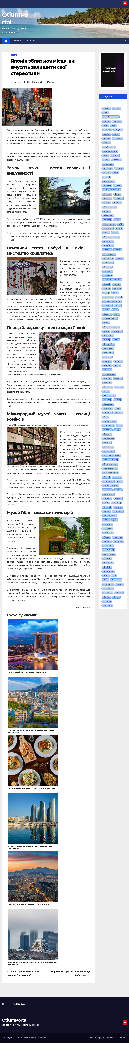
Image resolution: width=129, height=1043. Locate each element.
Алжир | (106, 160)
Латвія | (106, 323)
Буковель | (107, 198)
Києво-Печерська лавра (112, 301)
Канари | (117, 284)
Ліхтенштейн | (109, 344)
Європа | (107, 108)
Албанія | (115, 155)
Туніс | (114, 520)
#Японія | (51, 82)
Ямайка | (119, 593)
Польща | (107, 443)
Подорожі (107, 434)
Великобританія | (110, 207)
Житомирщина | (109, 254)
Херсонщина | (109, 550)
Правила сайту (112, 1038)
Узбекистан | (108, 533)
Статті (31, 41)
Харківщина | (108, 545)
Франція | (107, 541)
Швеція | (119, 584)
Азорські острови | (110, 151)
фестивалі (107, 601)
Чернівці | (107, 567)
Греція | (119, 228)
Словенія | (107, 498)
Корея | (106, 310)
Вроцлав (107, 211)
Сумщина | (117, 503)
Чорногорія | (116, 580)
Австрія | (107, 142)
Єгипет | (117, 108)
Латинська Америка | (111, 327)
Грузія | (106, 233)
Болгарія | (107, 185)
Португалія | (108, 447)
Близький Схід (109, 181)
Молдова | (107, 378)
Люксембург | (108, 335)
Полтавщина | (109, 438)
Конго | (117, 305)
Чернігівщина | (109, 571)
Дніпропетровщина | (111, 237)
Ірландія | (107, 130)
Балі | (116, 172)
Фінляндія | (118, 541)
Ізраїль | (106, 121)
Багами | (107, 172)
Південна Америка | (111, 460)
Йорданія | (107, 267)
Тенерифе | (118, 511)
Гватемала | (108, 228)
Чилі (114, 575)
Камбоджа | (108, 275)
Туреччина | (108, 524)
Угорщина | (107, 528)
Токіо (29, 337)
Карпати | (117, 288)
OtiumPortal (14, 1020)
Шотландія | (108, 588)
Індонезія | (117, 121)
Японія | (106, 597)
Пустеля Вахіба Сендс (112, 455)
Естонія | (118, 250)
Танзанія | (118, 507)
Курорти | (107, 314)
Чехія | (106, 575)
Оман (106, 417)
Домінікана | (108, 241)
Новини (17, 41)
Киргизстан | (108, 297)
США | (119, 481)
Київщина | (107, 305)
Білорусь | (118, 198)
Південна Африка (110, 464)
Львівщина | (117, 331)
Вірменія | (107, 220)
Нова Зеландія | (109, 395)
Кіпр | (116, 314)
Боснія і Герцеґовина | (112, 190)
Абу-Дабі (107, 138)
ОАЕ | (118, 408)
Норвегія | (107, 400)
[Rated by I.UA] (7, 1004)
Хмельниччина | (109, 554)
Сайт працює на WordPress (12, 1038)
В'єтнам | (107, 203)
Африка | (119, 168)
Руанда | (107, 477)
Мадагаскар (108, 353)
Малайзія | (107, 357)
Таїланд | (107, 511)
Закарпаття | (108, 258)
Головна (93, 1038)
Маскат (117, 365)
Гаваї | (117, 220)
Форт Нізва (118, 537)
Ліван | (116, 340)
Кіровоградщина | (110, 318)
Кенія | (115, 293)
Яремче (116, 597)
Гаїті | (120, 224)
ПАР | (120, 425)
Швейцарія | (108, 584)
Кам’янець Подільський (112, 280)
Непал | (106, 391)
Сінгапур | (107, 507)
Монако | (118, 378)
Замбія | (120, 258)
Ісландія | (118, 130)
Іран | (114, 125)
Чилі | (106, 580)
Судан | (106, 503)
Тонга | (106, 520)
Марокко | (107, 365)
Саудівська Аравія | (110, 485)
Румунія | (117, 477)
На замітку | (108, 387)
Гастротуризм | (109, 224)
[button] (125, 41)
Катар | (106, 293)
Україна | (107, 537)
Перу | (117, 430)
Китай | (119, 297)
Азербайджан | (109, 147)
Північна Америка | (110, 468)
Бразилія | (107, 194)
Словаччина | (108, 494)
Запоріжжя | (108, 263)
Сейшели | (107, 490)
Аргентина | (108, 168)
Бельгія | (107, 177)
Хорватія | (107, 558)
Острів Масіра (109, 425)
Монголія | (107, 383)
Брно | (117, 194)
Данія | (115, 233)
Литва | (106, 331)
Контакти (123, 1038)
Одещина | (107, 413)
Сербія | (118, 490)
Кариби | (107, 288)
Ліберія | (107, 340)
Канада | (107, 284)
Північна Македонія (111, 473)
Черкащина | (108, 563)
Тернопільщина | (110, 515)
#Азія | (30, 82)
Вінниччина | (108, 215)
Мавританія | (108, 348)
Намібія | (119, 387)
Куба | (115, 310)
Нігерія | (118, 400)
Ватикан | (117, 203)
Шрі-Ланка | (108, 593)
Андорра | (116, 160)
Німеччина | (108, 408)
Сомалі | (118, 498)
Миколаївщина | (109, 374)
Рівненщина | (108, 481)
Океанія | (118, 413)
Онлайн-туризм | (110, 421)
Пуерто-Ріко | (108, 451)
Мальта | (118, 361)
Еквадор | (107, 250)
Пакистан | (107, 430)
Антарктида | (108, 164)
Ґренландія (108, 605)
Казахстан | (108, 271)
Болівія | (118, 185)
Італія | (116, 134)
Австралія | (118, 138)
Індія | (106, 125)
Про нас (101, 1038)
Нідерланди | (108, 404)
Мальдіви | (107, 361)
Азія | (105, 155)
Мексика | (107, 370)
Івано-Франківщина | (111, 117)
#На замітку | (40, 82)
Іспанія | (106, 134)
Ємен (106, 112)
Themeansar (41, 1038)
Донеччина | (108, 245)
